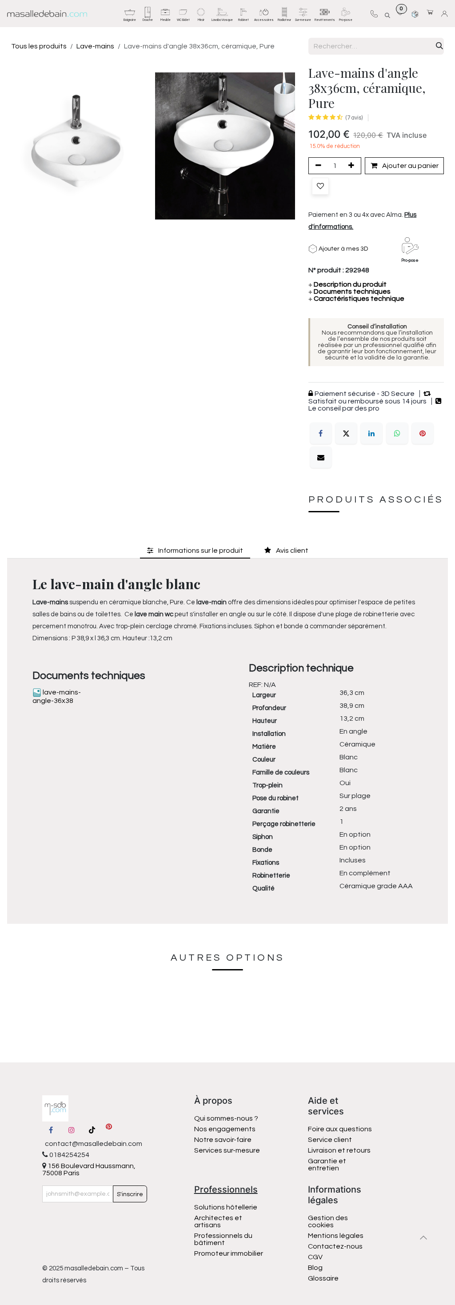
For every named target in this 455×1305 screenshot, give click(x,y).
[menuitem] (130, 13)
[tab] (195, 550)
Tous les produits (39, 46)
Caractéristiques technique (356, 298)
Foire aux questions (340, 1129)
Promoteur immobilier (228, 1253)
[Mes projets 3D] (415, 14)
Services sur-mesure (227, 1150)
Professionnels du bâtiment (223, 1239)
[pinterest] (109, 1130)
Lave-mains (95, 46)
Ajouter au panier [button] (410, 165)
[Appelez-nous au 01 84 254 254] (374, 13)
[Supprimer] (316, 165)
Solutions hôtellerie (225, 1207)
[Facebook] (320, 433)
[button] (387, 13)
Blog (315, 1267)
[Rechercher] (439, 46)
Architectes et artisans (218, 1221)
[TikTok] (92, 1130)
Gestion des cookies (328, 1221)
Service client (330, 1139)
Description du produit (347, 284)
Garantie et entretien (327, 1164)
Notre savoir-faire (222, 1139)
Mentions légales (335, 1235)
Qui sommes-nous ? (226, 1118)
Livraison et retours (339, 1150)
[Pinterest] (422, 433)
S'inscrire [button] (130, 1194)
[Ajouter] (352, 165)
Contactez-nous (336, 1246)
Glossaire (323, 1278)
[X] (346, 433)
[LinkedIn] (371, 433)
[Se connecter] (446, 14)
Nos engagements (225, 1129)
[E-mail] (320, 457)
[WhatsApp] (397, 433)
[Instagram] (71, 1130)
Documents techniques (349, 291)
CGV (315, 1257)
